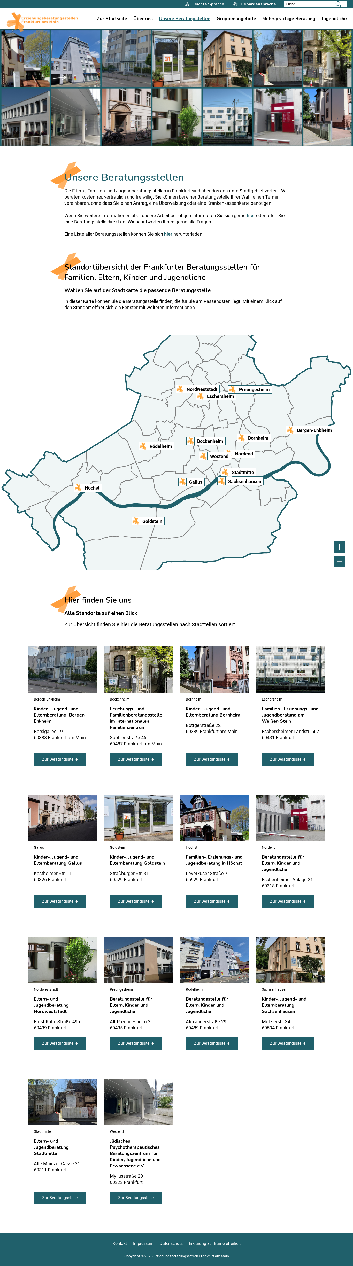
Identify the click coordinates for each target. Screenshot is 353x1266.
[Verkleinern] (339, 561)
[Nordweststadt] (180, 389)
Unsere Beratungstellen (184, 18)
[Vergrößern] (339, 547)
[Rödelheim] (143, 446)
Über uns (143, 18)
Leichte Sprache (208, 4)
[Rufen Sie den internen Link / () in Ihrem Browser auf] (42, 18)
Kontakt (120, 1243)
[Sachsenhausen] (221, 481)
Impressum (143, 1243)
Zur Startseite (112, 18)
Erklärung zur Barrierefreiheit (215, 1243)
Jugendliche (334, 18)
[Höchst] (78, 488)
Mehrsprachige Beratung (288, 18)
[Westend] (203, 456)
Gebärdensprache (258, 4)
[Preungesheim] (232, 389)
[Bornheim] (241, 438)
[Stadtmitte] (225, 472)
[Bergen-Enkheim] (290, 430)
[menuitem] (112, 18)
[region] (176, 708)
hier (251, 215)
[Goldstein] (136, 521)
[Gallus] (182, 482)
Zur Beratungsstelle (60, 759)
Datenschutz (171, 1243)
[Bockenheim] (190, 441)
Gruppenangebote (236, 18)
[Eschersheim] (200, 396)
